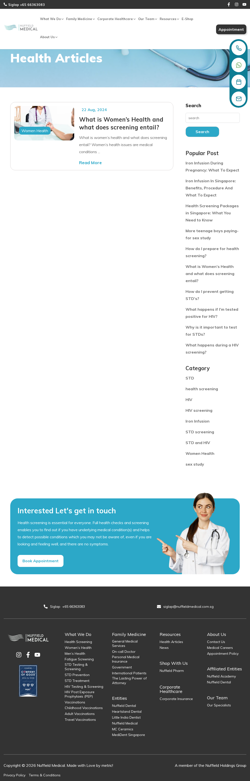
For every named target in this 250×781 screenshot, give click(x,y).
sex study (195, 464)
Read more (90, 162)
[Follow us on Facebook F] (229, 4)
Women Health (34, 130)
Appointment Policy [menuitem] (223, 653)
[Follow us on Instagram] (237, 4)
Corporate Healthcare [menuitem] (115, 19)
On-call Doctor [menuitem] (123, 651)
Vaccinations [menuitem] (75, 702)
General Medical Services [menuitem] (125, 643)
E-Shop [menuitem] (187, 19)
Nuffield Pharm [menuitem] (172, 670)
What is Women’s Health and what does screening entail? (121, 123)
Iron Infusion (197, 421)
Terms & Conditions (45, 775)
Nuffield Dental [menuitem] (124, 705)
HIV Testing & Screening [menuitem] (84, 686)
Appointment (231, 29)
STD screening (200, 431)
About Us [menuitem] (47, 37)
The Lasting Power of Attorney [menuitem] (129, 680)
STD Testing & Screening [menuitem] (76, 666)
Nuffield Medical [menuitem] (125, 723)
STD (190, 378)
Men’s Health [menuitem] (75, 653)
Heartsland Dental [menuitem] (127, 711)
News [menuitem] (164, 647)
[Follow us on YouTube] (244, 4)
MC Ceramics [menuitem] (122, 729)
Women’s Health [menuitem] (78, 647)
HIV (189, 399)
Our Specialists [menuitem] (219, 705)
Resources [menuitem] (168, 19)
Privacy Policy (14, 775)
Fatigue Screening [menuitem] (79, 659)
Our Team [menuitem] (146, 19)
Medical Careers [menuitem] (220, 647)
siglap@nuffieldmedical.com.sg (189, 606)
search (202, 131)
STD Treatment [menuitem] (77, 680)
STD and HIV (198, 442)
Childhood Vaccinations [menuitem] (84, 708)
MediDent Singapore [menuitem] (128, 735)
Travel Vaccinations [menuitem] (80, 719)
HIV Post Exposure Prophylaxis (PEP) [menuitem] (79, 694)
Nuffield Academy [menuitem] (221, 676)
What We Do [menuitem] (50, 19)
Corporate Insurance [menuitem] (176, 699)
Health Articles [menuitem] (171, 642)
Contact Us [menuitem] (216, 642)
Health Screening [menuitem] (78, 642)
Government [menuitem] (122, 667)
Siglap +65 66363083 (26, 4)
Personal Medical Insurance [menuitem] (125, 659)
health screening (202, 388)
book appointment (40, 560)
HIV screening (199, 410)
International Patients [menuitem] (129, 673)
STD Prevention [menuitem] (77, 675)
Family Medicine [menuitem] (79, 19)
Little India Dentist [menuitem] (126, 717)
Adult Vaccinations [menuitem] (80, 714)
